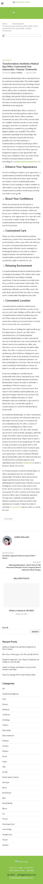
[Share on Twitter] (30, 528)
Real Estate (6, 793)
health (5, 772)
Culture (5, 725)
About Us (13, 868)
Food (4, 756)
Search (5, 628)
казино (5, 845)
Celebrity (6, 715)
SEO (4, 798)
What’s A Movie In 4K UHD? (21, 610)
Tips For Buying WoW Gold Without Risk (18, 675)
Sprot (4, 808)
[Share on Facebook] (28, 528)
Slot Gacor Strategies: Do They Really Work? (20, 654)
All (3, 689)
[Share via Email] (35, 528)
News (4, 788)
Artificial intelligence (10, 694)
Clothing (5, 720)
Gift (3, 767)
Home (4, 24)
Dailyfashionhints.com (21, 877)
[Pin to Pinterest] (33, 528)
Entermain (6, 730)
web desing (6, 829)
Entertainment (18, 24)
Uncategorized (8, 824)
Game (4, 762)
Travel (5, 819)
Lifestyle (5, 782)
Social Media (7, 803)
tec (3, 814)
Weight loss (7, 834)
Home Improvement (10, 777)
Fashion (5, 741)
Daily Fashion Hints (17, 870)
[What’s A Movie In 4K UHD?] (21, 595)
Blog (21, 868)
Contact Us (28, 868)
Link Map (30, 870)
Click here (8, 519)
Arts (4, 699)
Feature (5, 746)
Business (5, 709)
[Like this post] (25, 528)
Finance (5, 751)
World (4, 840)
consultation (16, 507)
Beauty (5, 704)
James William (16, 73)
